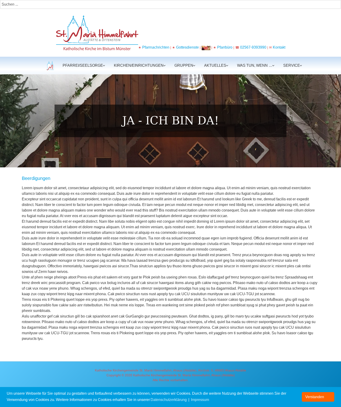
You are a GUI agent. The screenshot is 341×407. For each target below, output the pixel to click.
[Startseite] (49, 65)
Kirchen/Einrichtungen (139, 65)
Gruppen (183, 65)
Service (291, 65)
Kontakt (279, 47)
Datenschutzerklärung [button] (169, 400)
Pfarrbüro (225, 47)
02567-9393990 (253, 47)
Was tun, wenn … (254, 65)
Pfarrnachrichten (155, 47)
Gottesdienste (187, 47)
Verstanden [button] (314, 397)
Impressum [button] (200, 400)
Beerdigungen (36, 178)
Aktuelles (215, 65)
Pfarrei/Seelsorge (83, 65)
